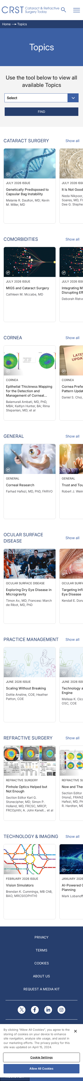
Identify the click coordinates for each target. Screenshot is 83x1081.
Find (41, 111)
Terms (41, 950)
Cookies (41, 963)
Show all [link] (72, 140)
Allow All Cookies (41, 1068)
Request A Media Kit (41, 989)
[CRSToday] (31, 10)
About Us (41, 976)
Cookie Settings (41, 1057)
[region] (41, 1050)
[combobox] (41, 97)
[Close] (75, 1031)
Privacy (41, 937)
